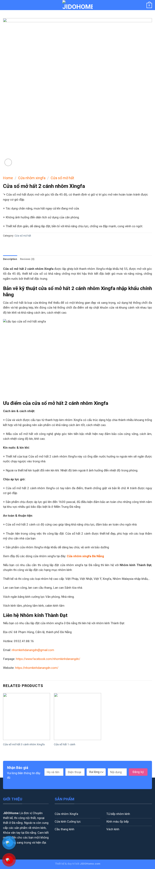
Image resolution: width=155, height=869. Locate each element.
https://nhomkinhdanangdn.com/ (36, 668)
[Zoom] (8, 162)
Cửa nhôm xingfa (31, 178)
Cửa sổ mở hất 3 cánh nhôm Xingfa (24, 744)
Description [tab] (10, 259)
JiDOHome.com (90, 863)
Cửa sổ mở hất (62, 178)
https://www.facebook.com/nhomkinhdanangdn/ (48, 659)
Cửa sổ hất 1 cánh (64, 744)
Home (8, 178)
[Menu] (5, 5)
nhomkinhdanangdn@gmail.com (33, 650)
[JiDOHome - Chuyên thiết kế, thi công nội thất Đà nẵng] (77, 5)
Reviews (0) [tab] (27, 259)
